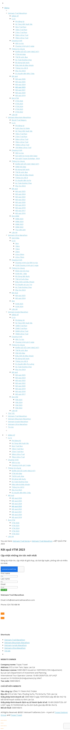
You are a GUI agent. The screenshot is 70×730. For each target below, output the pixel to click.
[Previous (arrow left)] (1, 728)
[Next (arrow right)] (2, 728)
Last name (5, 579)
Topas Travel (16, 715)
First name (5, 573)
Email (3, 584)
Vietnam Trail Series (21, 541)
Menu (6, 7)
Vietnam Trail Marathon (42, 541)
